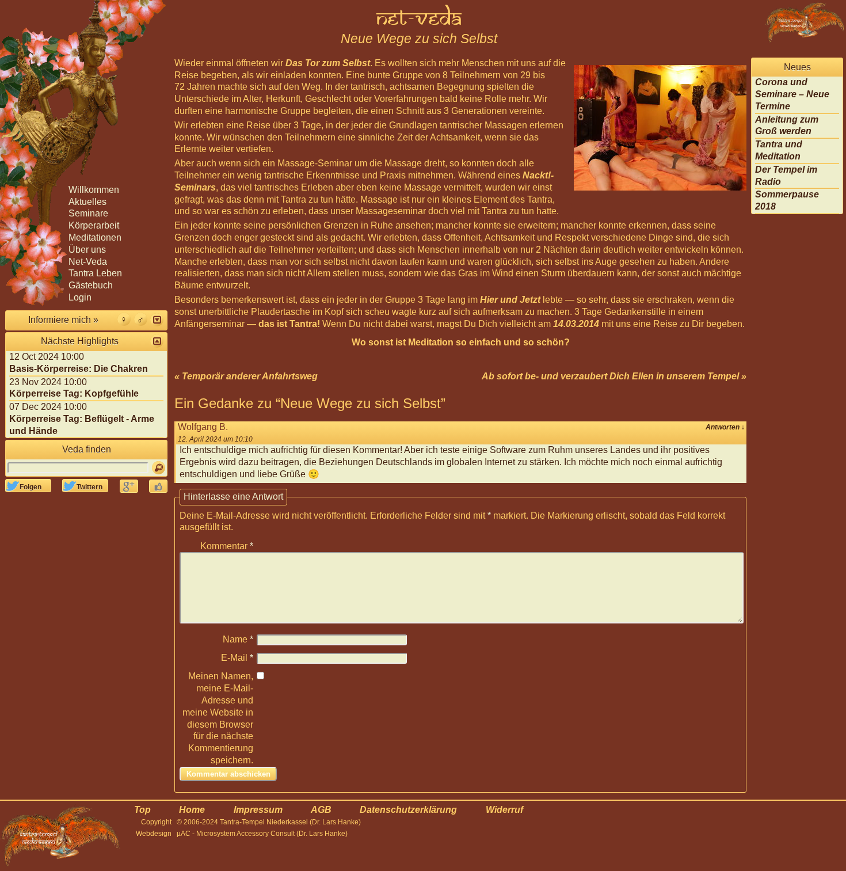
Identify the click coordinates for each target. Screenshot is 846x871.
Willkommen (93, 190)
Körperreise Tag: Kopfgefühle (74, 393)
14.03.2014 (576, 324)
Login (80, 297)
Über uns (87, 249)
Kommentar (226, 546)
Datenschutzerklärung (408, 810)
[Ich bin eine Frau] (124, 319)
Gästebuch (90, 285)
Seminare (88, 213)
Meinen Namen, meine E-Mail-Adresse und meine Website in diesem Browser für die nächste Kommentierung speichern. (217, 718)
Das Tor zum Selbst (327, 63)
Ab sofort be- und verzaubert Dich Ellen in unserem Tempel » (614, 376)
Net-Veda (87, 262)
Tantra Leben (95, 273)
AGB (321, 810)
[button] (156, 319)
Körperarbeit (93, 225)
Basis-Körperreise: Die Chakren (78, 369)
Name (238, 639)
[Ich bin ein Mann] (140, 319)
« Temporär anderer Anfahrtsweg (246, 376)
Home (192, 810)
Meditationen (94, 237)
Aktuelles (87, 202)
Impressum (258, 810)
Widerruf (504, 810)
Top (142, 810)
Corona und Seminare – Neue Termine (792, 94)
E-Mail (237, 658)
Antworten (725, 427)
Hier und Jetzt (510, 300)
